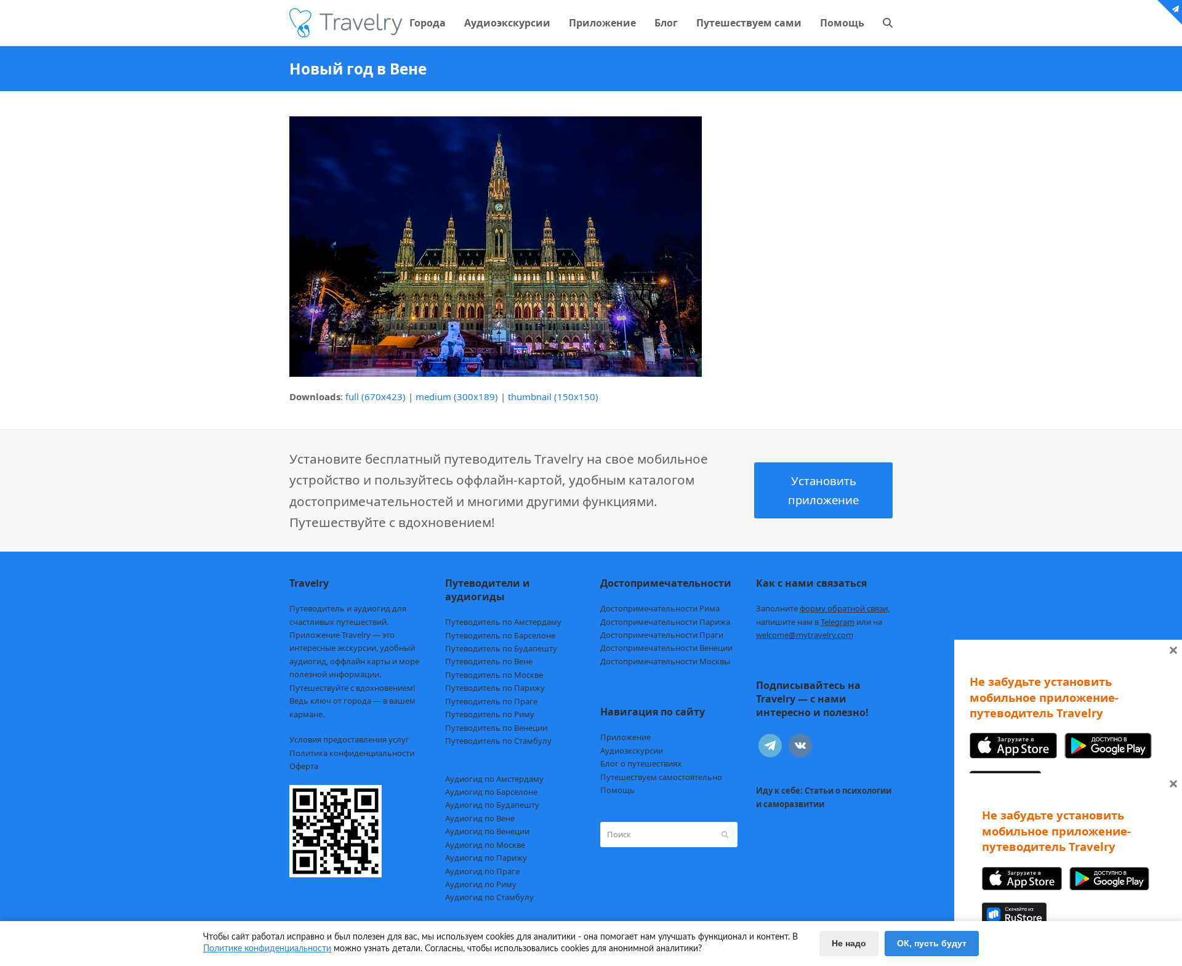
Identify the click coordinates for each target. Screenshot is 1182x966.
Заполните (823, 608)
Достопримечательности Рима (660, 608)
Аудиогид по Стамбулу (489, 897)
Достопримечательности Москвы (665, 661)
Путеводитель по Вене (489, 661)
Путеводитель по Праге (491, 701)
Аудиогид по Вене (480, 818)
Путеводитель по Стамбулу (498, 740)
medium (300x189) (457, 396)
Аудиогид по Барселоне (491, 791)
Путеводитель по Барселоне (500, 635)
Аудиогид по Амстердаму (494, 778)
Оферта (303, 765)
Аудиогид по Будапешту (492, 804)
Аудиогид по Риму (481, 884)
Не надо (849, 943)
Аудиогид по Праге (482, 871)
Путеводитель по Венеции (496, 727)
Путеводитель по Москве (494, 674)
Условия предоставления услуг (349, 739)
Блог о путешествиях (640, 763)
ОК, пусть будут (932, 943)
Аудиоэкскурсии (631, 750)
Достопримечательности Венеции (666, 647)
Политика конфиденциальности (351, 753)
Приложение (625, 737)
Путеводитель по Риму (489, 714)
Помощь (617, 789)
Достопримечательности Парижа (665, 621)
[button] (888, 23)
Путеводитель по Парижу (495, 687)
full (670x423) (375, 396)
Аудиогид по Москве (485, 844)
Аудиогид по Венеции (487, 831)
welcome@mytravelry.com (804, 634)
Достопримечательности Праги (661, 634)
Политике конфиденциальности (267, 948)
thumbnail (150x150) (553, 396)
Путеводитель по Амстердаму (503, 621)
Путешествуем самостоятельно (661, 777)
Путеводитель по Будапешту (501, 648)
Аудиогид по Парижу (486, 857)
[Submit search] (725, 834)
